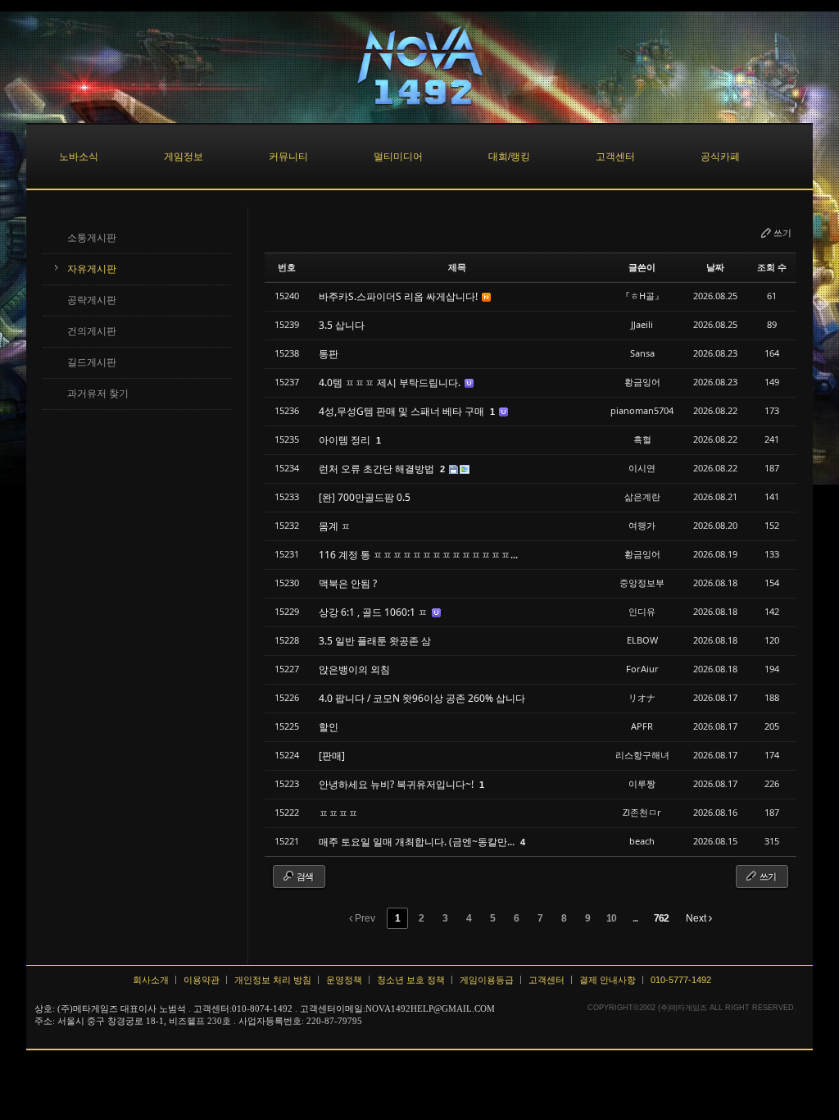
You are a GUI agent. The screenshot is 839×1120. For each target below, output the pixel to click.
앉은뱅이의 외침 (354, 669)
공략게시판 (91, 300)
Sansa (642, 353)
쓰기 (782, 232)
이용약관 (202, 980)
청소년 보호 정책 (411, 980)
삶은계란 (642, 496)
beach (642, 841)
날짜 (715, 267)
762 (661, 918)
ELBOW (642, 640)
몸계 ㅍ (335, 526)
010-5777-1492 (681, 980)
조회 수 (772, 267)
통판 (328, 354)
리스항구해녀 (642, 755)
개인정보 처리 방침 (272, 980)
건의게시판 (91, 331)
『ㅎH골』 (642, 295)
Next (697, 918)
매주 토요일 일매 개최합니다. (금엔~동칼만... (418, 842)
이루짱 (641, 783)
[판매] (332, 756)
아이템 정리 (346, 440)
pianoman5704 (641, 410)
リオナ (641, 697)
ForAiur (642, 668)
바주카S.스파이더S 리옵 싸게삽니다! (399, 296)
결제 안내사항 (607, 980)
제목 (457, 267)
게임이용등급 (487, 980)
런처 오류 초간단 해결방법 (378, 469)
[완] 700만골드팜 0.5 (364, 497)
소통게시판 (91, 238)
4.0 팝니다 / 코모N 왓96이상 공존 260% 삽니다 (422, 698)
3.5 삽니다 (342, 325)
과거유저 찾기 (98, 393)
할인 (328, 727)
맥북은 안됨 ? (348, 583)
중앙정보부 (641, 582)
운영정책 (344, 980)
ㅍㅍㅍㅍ (338, 813)
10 (611, 918)
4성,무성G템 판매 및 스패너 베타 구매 (403, 411)
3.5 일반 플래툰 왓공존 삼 (375, 641)
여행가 (641, 525)
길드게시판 (91, 362)
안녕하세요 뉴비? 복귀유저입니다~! (397, 784)
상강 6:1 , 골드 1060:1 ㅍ (374, 612)
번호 (287, 267)
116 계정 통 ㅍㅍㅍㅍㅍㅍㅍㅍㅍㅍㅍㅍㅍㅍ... (418, 555)
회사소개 (151, 980)
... (635, 918)
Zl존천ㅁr (642, 812)
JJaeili (642, 324)
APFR (642, 726)
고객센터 (546, 980)
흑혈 (642, 439)
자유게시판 (91, 269)
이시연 (641, 468)
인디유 (641, 611)
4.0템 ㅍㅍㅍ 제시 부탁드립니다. (391, 382)
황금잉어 (642, 382)
